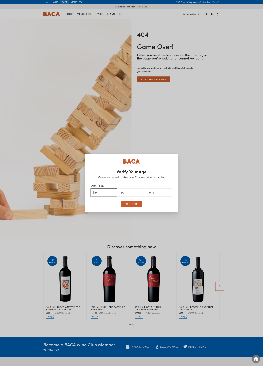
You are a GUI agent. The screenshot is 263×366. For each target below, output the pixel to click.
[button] (256, 359)
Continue (131, 203)
